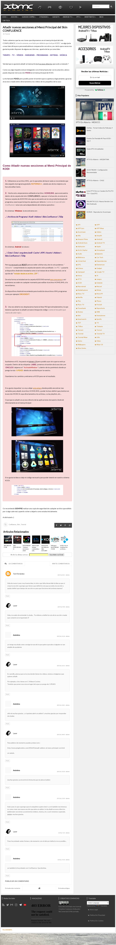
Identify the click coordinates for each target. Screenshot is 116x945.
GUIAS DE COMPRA (28, 17)
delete (68, 575)
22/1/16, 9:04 (61, 607)
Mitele (99, 290)
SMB (98, 312)
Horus (80, 275)
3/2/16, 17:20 (61, 859)
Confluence (12, 524)
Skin (18, 524)
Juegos (99, 279)
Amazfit (99, 236)
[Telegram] (21, 905)
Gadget (99, 268)
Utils (98, 337)
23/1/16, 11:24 (61, 636)
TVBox (80, 326)
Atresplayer (101, 250)
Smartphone (101, 315)
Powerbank (82, 308)
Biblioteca (81, 257)
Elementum (101, 265)
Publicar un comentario (17, 881)
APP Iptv (81, 228)
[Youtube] (26, 905)
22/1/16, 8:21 (61, 575)
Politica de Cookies (97, 921)
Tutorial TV (101, 334)
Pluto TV (81, 305)
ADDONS (14, 17)
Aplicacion (81, 246)
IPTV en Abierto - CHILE (95, 180)
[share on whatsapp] (70, 525)
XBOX (101, 17)
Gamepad (81, 272)
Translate (103, 906)
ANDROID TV (67, 17)
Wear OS (100, 344)
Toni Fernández (18, 574)
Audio (80, 254)
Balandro (100, 254)
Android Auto (82, 243)
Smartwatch (82, 319)
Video (99, 341)
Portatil (99, 305)
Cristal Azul (82, 261)
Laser (15, 606)
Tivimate (100, 326)
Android (99, 239)
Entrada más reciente (12, 888)
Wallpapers (82, 344)
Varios (80, 341)
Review (80, 312)
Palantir (99, 297)
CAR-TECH (6, 20)
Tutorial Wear (82, 337)
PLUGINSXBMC (7, 930)
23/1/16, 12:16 (61, 665)
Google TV (100, 272)
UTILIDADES (43, 17)
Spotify (99, 319)
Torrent (80, 330)
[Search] (111, 6)
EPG (79, 265)
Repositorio (101, 308)
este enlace (37, 388)
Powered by (89, 90)
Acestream (82, 232)
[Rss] (4, 905)
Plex (79, 301)
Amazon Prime (83, 239)
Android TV (101, 243)
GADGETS (55, 17)
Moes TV (81, 294)
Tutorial (7, 34)
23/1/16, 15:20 (61, 771)
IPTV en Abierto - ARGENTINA (98, 159)
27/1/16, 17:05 (61, 798)
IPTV (78, 17)
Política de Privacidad (97, 915)
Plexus (99, 301)
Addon (99, 232)
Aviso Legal (94, 909)
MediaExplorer (83, 290)
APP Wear (100, 228)
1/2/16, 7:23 (61, 833)
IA (97, 275)
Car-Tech (100, 257)
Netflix (80, 297)
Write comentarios (61, 564)
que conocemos (56, 279)
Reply (7, 596)
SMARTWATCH (90, 17)
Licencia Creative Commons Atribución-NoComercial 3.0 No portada (70, 909)
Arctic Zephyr (82, 250)
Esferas (80, 268)
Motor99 (100, 294)
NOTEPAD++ (36, 184)
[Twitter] (8, 905)
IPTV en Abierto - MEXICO (88, 122)
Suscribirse (94, 83)
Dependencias (102, 261)
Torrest (99, 330)
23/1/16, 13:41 (61, 705)
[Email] (12, 905)
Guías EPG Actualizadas (95, 149)
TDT (79, 323)
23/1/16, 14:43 (61, 734)
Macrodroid (82, 286)
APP (98, 225)
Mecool (99, 286)
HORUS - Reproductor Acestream (99, 212)
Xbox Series (82, 348)
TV (98, 323)
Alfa (79, 236)
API (79, 225)
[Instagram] (17, 905)
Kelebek (99, 283)
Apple (99, 246)
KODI (4, 17)
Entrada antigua (64, 888)
